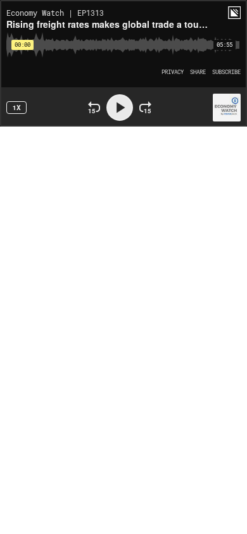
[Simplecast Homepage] (234, 12)
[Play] (119, 107)
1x (17, 107)
